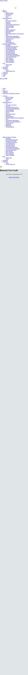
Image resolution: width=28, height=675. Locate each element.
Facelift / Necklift (10, 27)
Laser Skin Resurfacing (11, 56)
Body (7, 35)
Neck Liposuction (10, 26)
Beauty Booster (9, 58)
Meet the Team (9, 14)
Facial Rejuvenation (10, 53)
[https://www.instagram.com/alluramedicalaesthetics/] (6, 78)
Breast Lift (8, 32)
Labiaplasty (8, 40)
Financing (5, 73)
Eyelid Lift (8, 23)
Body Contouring (10, 60)
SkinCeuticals (9, 64)
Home (4, 10)
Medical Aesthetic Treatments (9, 44)
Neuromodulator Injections (12, 46)
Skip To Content (3, 0)
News (7, 16)
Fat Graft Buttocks (10, 42)
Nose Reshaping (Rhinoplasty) (13, 24)
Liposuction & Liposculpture (12, 36)
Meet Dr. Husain (9, 13)
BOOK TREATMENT (14, 177)
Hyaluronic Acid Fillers (11, 47)
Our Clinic (8, 15)
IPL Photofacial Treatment (12, 54)
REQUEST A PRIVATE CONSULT (11, 93)
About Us (5, 11)
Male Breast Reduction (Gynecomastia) (15, 33)
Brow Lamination (10, 59)
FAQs (7, 69)
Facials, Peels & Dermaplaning (13, 55)
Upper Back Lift (9, 38)
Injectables (8, 45)
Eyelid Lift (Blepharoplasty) (12, 107)
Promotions (5, 67)
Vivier (7, 66)
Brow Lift (8, 22)
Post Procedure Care (10, 71)
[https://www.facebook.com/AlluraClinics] (5, 78)
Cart (4, 76)
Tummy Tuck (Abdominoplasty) (13, 37)
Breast (7, 28)
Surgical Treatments (7, 18)
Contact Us (5, 72)
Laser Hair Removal (10, 50)
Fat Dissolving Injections (11, 49)
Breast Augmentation (10, 29)
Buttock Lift (8, 41)
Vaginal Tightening (10, 62)
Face (7, 19)
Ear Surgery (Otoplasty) (11, 20)
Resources (5, 68)
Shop (4, 63)
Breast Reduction (10, 31)
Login (4, 75)
